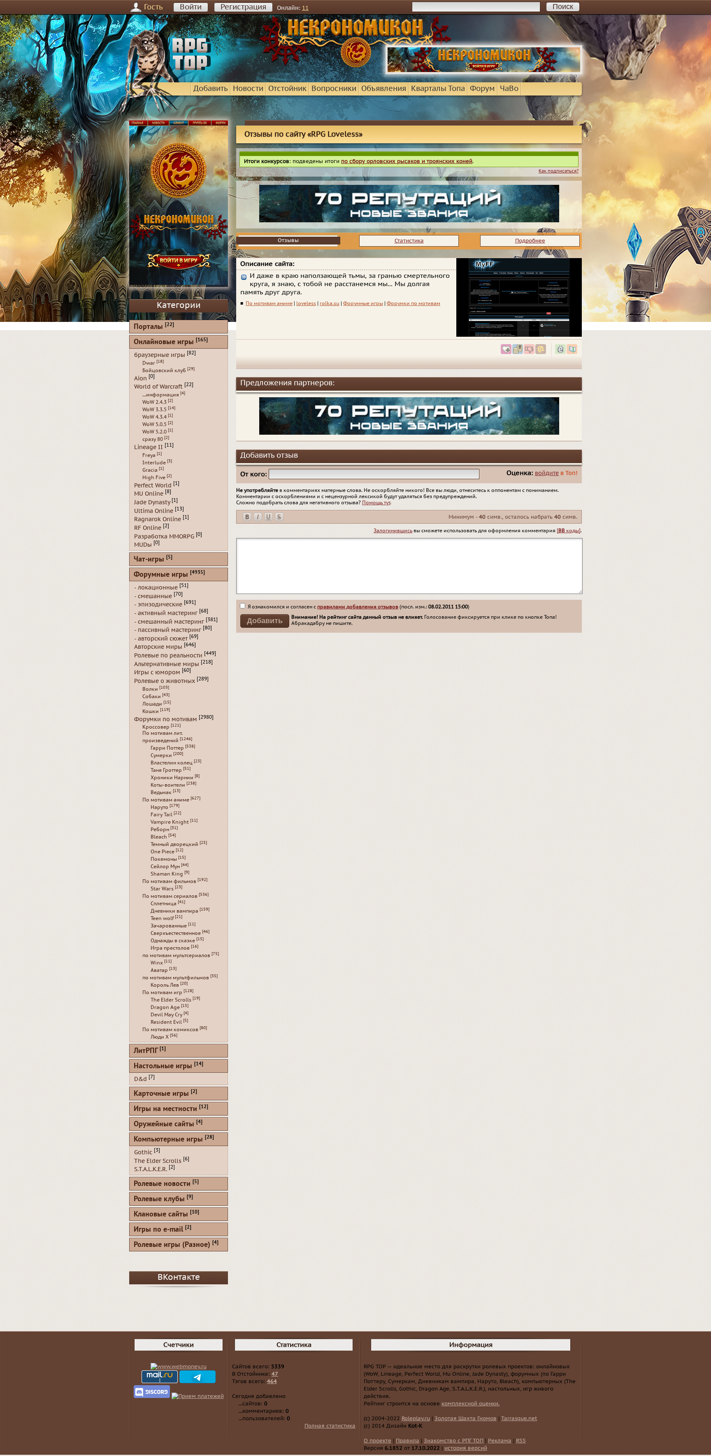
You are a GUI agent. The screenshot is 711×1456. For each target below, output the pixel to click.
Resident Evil (166, 1022)
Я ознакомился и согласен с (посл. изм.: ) (357, 607)
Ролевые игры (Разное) (172, 1245)
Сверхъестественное (176, 933)
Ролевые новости (162, 1184)
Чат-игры (149, 559)
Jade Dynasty (152, 502)
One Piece (162, 852)
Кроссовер (156, 727)
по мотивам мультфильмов (175, 978)
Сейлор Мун (165, 866)
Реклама (499, 1440)
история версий (465, 1448)
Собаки (151, 696)
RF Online (147, 527)
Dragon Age (165, 1007)
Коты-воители (168, 785)
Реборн (160, 829)
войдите (547, 473)
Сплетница (164, 903)
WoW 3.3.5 (154, 409)
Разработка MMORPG (164, 536)
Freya (149, 455)
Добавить (210, 88)
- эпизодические (158, 604)
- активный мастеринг (166, 613)
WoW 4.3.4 (154, 417)
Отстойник (287, 88)
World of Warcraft (158, 386)
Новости (248, 88)
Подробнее (530, 241)
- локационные (156, 587)
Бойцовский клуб (164, 370)
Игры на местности (165, 1109)
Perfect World (153, 485)
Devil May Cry (166, 1015)
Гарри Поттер (167, 748)
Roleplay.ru (416, 1418)
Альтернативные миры (166, 663)
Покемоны (164, 859)
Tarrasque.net (519, 1418)
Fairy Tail (161, 815)
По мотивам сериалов (170, 896)
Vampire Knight (170, 822)
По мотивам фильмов (169, 881)
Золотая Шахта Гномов (465, 1418)
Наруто (159, 807)
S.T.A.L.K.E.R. (150, 1169)
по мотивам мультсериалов (176, 955)
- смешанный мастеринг (169, 621)
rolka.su (329, 303)
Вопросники (333, 88)
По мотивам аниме (269, 303)
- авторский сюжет (161, 638)
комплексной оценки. (470, 1403)
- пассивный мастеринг (167, 630)
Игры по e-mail (158, 1230)
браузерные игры (159, 355)
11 (305, 8)
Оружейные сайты (164, 1124)
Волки (150, 689)
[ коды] (569, 530)
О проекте (377, 1440)
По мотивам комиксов (170, 1029)
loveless (306, 303)
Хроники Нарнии (172, 777)
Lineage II (148, 447)
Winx (157, 963)
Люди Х (160, 1037)
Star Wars (162, 889)
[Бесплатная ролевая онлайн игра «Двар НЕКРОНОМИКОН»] (484, 72)
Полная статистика (330, 1426)
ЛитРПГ (146, 1051)
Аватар (159, 970)
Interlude (154, 463)
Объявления (383, 88)
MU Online (148, 493)
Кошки (150, 711)
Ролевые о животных (164, 681)
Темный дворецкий (174, 844)
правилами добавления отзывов (357, 607)
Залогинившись (393, 530)
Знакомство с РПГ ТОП (453, 1440)
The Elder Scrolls (171, 1000)
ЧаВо (509, 88)
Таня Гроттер (166, 770)
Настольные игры (163, 1066)
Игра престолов (170, 948)
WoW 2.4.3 (154, 402)
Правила (407, 1440)
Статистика (409, 241)
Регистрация (243, 7)
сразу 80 (152, 439)
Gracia (150, 470)
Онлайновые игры (164, 342)
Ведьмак (161, 792)
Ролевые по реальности (168, 655)
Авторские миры (158, 646)
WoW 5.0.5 (154, 424)
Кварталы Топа (438, 88)
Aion (140, 378)
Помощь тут (376, 503)
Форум (482, 88)
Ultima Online (153, 510)
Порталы (148, 327)
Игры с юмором (157, 672)
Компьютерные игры (168, 1139)
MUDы (143, 544)
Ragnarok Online (157, 519)
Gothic (143, 1152)
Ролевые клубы (159, 1199)
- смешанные (153, 595)
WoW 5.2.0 (154, 432)
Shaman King (167, 874)
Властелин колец (172, 763)
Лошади (152, 704)
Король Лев (165, 985)
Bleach (159, 837)
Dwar (148, 363)
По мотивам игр (162, 992)
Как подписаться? (559, 171)
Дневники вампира (174, 911)
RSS (521, 1440)
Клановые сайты (161, 1214)
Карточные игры (161, 1094)
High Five (153, 477)
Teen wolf (162, 918)
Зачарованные (169, 926)
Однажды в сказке (173, 940)
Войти (191, 7)
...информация (160, 395)
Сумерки (161, 755)
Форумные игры (363, 303)
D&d (140, 1079)
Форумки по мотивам (413, 303)
